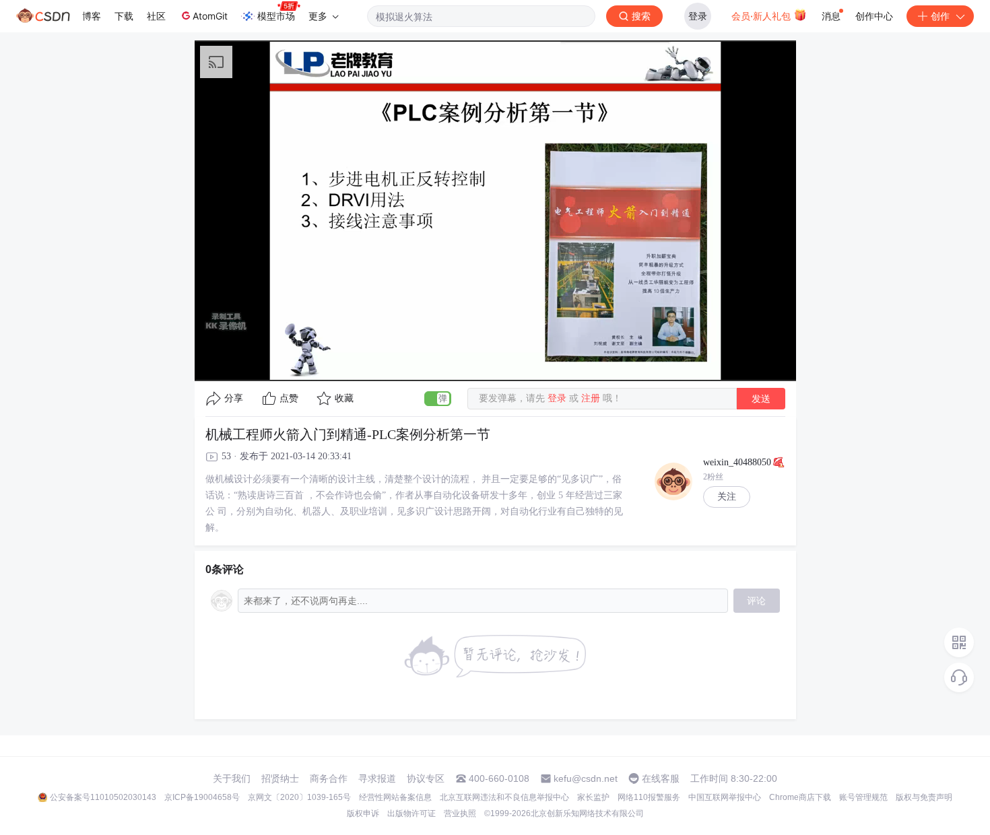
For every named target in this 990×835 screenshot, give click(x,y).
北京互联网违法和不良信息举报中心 (504, 797)
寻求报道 (377, 778)
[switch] (437, 398)
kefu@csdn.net (586, 778)
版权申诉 (363, 813)
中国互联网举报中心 (724, 797)
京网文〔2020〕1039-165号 (299, 797)
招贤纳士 (280, 778)
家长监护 (593, 797)
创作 (940, 16)
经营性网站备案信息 (395, 797)
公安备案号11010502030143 (103, 797)
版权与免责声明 (924, 797)
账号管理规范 (863, 797)
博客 (91, 16)
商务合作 (329, 778)
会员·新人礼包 (762, 16)
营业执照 (460, 813)
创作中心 (874, 16)
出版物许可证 (411, 813)
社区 (156, 16)
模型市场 (276, 16)
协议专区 (425, 778)
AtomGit (210, 16)
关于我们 (232, 778)
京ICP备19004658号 (202, 797)
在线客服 (661, 778)
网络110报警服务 (649, 797)
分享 (233, 398)
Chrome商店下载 (800, 797)
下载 (123, 16)
